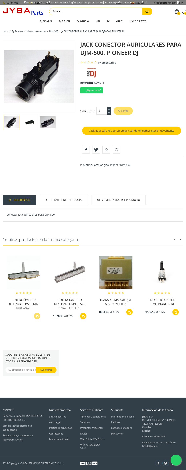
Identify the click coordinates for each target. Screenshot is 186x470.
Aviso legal (54, 422)
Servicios (85, 422)
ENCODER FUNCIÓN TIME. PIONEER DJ (162, 302)
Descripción (21, 200)
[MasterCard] (88, 463)
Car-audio (83, 21)
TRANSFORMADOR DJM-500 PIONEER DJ (116, 302)
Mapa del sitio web (59, 439)
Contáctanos (56, 433)
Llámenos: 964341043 (153, 436)
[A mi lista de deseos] (116, 150)
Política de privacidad (60, 427)
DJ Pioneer (46, 21)
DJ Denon (64, 21)
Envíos (83, 433)
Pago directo (138, 21)
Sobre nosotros (57, 416)
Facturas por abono (121, 427)
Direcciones (117, 433)
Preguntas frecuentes (91, 427)
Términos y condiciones (93, 416)
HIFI (98, 21)
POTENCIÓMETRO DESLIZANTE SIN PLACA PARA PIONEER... (69, 304)
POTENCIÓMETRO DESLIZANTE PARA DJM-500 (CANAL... (23, 304)
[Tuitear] (96, 150)
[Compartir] (86, 150)
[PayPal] (94, 463)
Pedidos (115, 422)
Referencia (86, 82)
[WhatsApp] (106, 150)
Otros (120, 21)
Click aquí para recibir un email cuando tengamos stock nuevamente (131, 130)
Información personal (122, 416)
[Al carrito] (83, 316)
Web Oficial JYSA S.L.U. (92, 439)
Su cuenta (117, 410)
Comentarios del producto (121, 200)
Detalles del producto (66, 200)
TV (108, 21)
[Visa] (82, 463)
